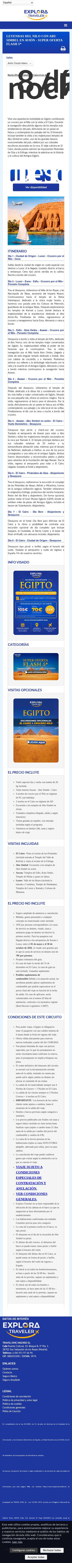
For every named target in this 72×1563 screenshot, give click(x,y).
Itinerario (17, 251)
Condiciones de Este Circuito (35, 1017)
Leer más (17, 1542)
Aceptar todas (36, 1557)
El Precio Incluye (23, 772)
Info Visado (18, 562)
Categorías (18, 644)
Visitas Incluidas (23, 844)
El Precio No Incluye (26, 903)
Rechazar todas (52, 1550)
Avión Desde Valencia (18, 63)
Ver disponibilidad (36, 187)
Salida (9, 58)
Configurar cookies (23, 1550)
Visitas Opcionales (25, 690)
